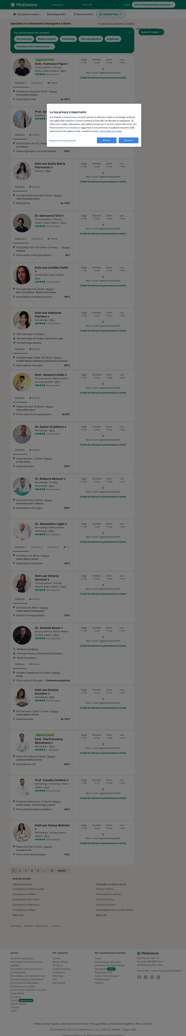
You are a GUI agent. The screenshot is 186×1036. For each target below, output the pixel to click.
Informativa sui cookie (111, 131)
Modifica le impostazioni (63, 140)
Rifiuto (106, 140)
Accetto (128, 140)
